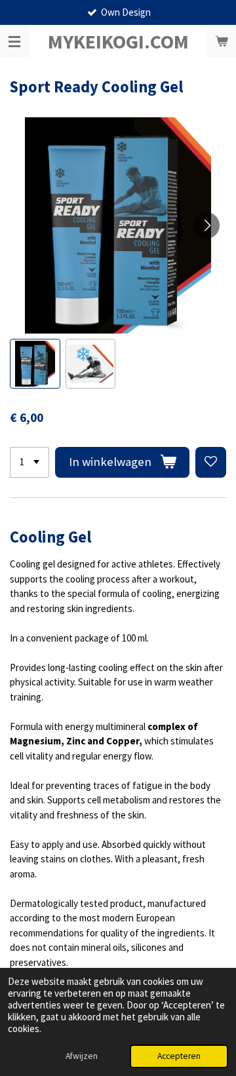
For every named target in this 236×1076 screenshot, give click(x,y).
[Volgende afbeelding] (206, 225)
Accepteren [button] (179, 1056)
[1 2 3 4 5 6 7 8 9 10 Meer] (29, 462)
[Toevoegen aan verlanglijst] (210, 462)
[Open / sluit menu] (14, 41)
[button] (35, 364)
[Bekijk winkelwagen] (221, 41)
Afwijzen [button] (82, 1056)
